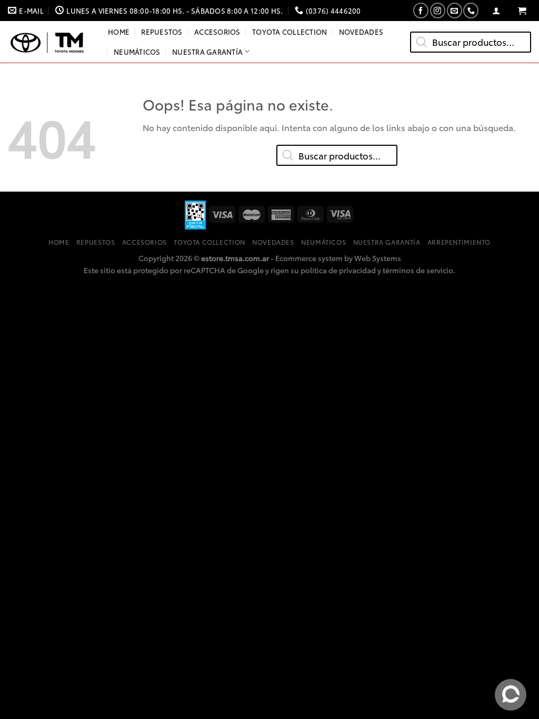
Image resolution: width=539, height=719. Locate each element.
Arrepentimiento (459, 241)
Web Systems (377, 257)
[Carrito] (521, 10)
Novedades (361, 31)
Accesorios (217, 31)
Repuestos (161, 31)
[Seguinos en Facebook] (420, 10)
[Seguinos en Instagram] (437, 10)
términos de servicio (418, 269)
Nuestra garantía (207, 51)
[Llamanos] (470, 10)
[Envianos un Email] (454, 10)
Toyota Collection (289, 31)
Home (118, 31)
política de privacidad (338, 269)
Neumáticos (137, 51)
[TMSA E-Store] (50, 42)
